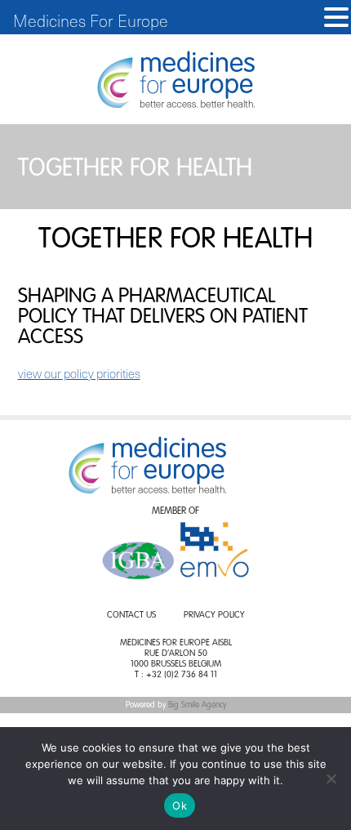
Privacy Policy (214, 615)
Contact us (131, 615)
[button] (336, 17)
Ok (179, 805)
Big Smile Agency (197, 705)
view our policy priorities (79, 373)
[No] (330, 778)
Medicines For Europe (90, 20)
